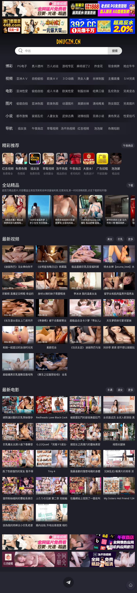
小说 (9, 116)
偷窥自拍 (22, 103)
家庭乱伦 (37, 116)
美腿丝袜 (83, 103)
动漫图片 (68, 103)
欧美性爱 (68, 91)
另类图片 (129, 103)
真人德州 (37, 66)
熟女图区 (114, 103)
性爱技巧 (129, 116)
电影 (9, 91)
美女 (109, 239)
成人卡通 (52, 91)
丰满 (109, 389)
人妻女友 (52, 116)
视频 (9, 78)
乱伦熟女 (114, 91)
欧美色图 (52, 103)
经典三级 (98, 91)
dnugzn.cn (68, 41)
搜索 (115, 51)
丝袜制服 (98, 79)
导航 (9, 128)
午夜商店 (37, 128)
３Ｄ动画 (68, 79)
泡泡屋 (98, 128)
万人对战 (52, 66)
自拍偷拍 (37, 79)
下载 (130, 185)
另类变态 (129, 91)
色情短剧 (114, 128)
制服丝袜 (83, 91)
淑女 (120, 389)
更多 (130, 239)
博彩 (9, 66)
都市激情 (22, 116)
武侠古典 (68, 116)
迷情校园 (83, 116)
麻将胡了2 (83, 66)
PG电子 (22, 66)
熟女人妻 (83, 79)
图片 (9, 103)
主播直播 (114, 79)
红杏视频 (83, 128)
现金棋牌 (114, 66)
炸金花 (98, 66)
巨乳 (120, 239)
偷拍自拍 (37, 91)
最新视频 (10, 239)
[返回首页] (130, 585)
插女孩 (22, 128)
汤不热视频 (68, 128)
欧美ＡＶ (52, 79)
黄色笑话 (114, 116)
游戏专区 (68, 66)
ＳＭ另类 (129, 79)
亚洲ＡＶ (22, 79)
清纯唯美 (98, 103)
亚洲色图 (37, 103)
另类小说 (98, 116)
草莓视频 (52, 128)
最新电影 (10, 390)
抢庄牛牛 (129, 66)
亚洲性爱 (22, 91)
